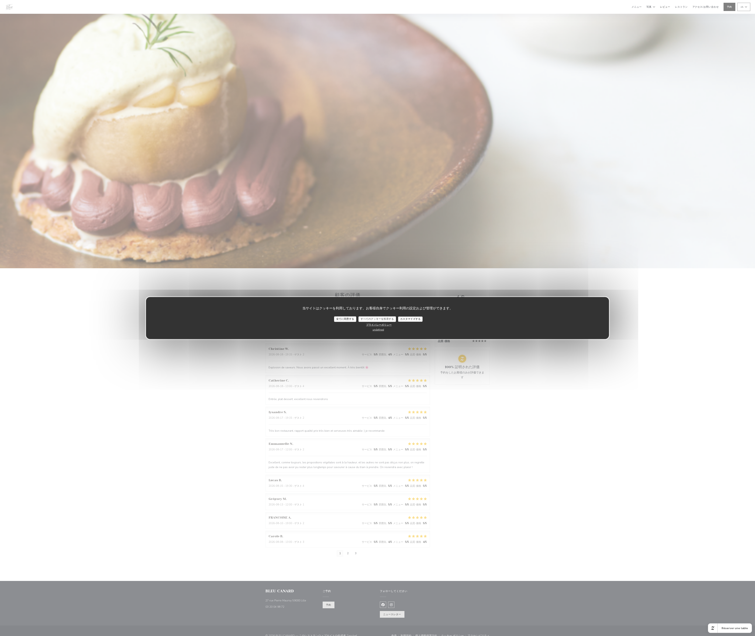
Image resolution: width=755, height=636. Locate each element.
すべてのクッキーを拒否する (377, 319)
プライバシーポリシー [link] (379, 324)
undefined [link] (378, 329)
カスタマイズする (410, 319)
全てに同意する (345, 319)
